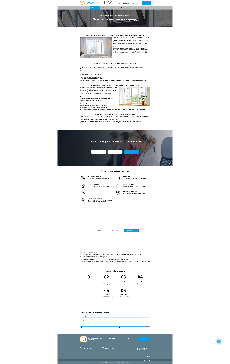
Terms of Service (125, 362)
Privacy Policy (119, 362)
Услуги (104, 7)
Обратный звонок (146, 3)
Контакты (134, 7)
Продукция (94, 7)
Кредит (115, 7)
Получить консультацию (143, 338)
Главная (84, 7)
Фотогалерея (145, 7)
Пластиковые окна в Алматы (119, 360)
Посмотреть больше (85, 124)
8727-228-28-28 (124, 3)
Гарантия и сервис (125, 7)
